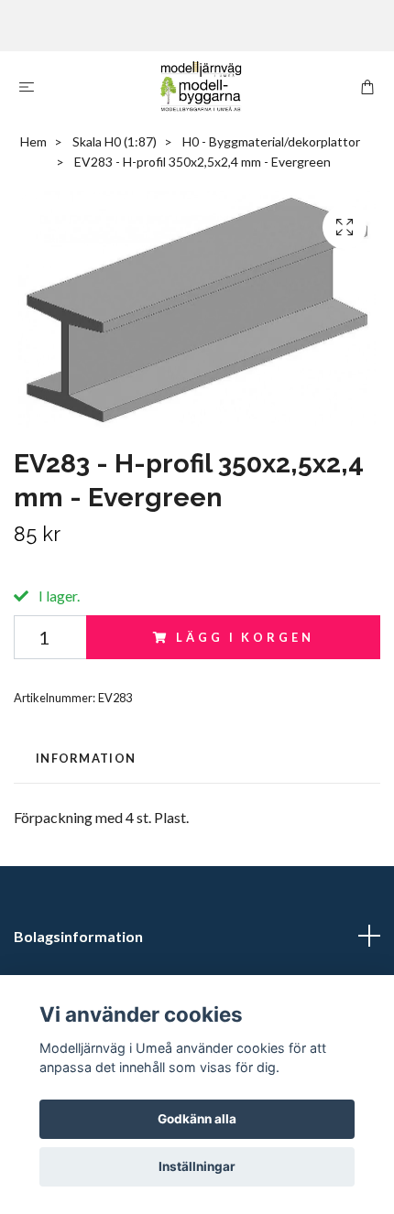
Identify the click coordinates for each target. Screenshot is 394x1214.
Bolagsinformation (78, 936)
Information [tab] (86, 758)
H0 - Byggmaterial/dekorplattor (271, 141)
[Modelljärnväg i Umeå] (201, 86)
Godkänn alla (197, 1118)
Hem (33, 141)
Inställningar (197, 1166)
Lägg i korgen (244, 637)
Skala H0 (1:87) (114, 141)
